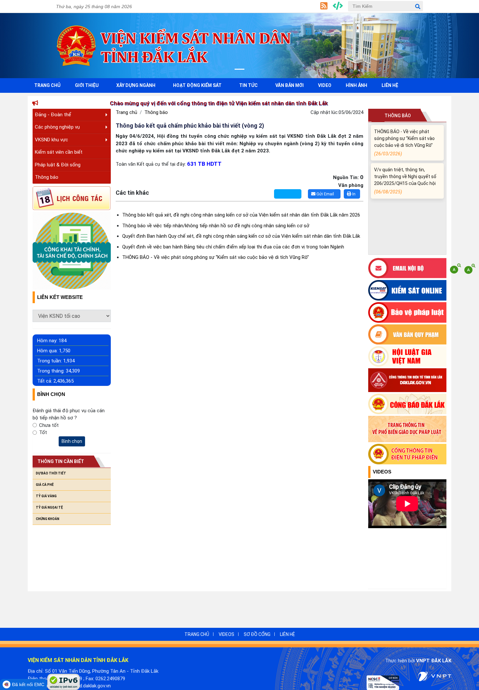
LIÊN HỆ (287, 634)
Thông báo (46, 177)
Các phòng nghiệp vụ (57, 127)
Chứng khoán (47, 519)
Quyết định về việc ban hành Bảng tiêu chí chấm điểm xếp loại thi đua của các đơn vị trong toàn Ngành (233, 247)
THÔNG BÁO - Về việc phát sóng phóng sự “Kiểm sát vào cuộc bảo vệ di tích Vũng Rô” (215, 257)
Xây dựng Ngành (135, 85)
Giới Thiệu (87, 85)
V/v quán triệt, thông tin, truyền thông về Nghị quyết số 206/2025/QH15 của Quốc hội (405, 172)
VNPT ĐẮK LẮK (433, 661)
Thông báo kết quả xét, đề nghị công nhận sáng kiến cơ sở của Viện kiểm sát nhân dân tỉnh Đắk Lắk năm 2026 (241, 215)
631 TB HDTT (204, 164)
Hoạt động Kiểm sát (197, 85)
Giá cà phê (45, 484)
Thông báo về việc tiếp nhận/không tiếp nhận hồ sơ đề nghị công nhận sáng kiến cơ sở (215, 226)
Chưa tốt (49, 425)
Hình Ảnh (356, 85)
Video (324, 85)
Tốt (43, 432)
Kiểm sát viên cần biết (58, 152)
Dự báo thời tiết (51, 473)
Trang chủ (126, 112)
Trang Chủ (47, 85)
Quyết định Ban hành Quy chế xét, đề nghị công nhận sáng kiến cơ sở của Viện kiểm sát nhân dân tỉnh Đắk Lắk (241, 236)
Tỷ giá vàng (46, 496)
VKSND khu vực (51, 140)
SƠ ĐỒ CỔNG (257, 634)
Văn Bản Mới (289, 85)
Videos (382, 471)
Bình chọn (72, 441)
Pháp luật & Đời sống (57, 165)
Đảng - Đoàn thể (53, 115)
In (353, 193)
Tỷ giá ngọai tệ (49, 507)
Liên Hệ (390, 85)
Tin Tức (248, 85)
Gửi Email (324, 193)
